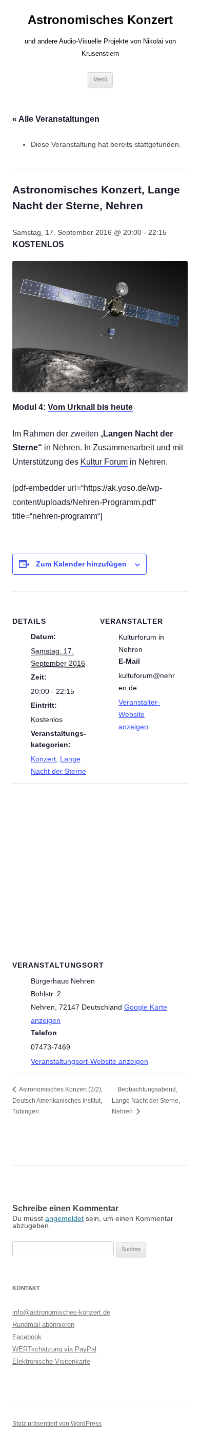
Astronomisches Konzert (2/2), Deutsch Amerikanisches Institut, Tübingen (57, 1100)
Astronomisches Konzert (100, 20)
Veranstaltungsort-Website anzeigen (89, 1061)
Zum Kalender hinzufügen (81, 564)
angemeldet (64, 1218)
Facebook (27, 1337)
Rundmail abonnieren (43, 1324)
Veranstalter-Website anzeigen (139, 714)
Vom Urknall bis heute (90, 407)
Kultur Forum (104, 461)
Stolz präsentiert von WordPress (57, 1423)
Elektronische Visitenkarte (51, 1361)
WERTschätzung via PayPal (54, 1349)
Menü (100, 79)
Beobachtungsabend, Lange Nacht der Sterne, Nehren (146, 1100)
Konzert (43, 759)
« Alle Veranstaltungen (55, 119)
